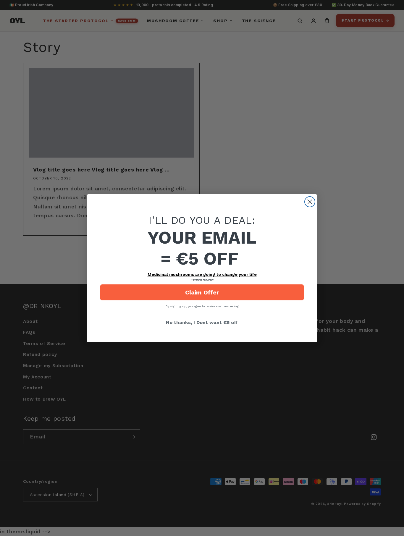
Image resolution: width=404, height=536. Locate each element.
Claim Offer (202, 292)
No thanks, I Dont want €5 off (202, 322)
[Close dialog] (310, 202)
